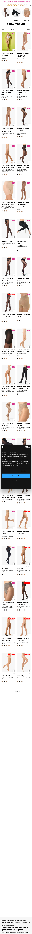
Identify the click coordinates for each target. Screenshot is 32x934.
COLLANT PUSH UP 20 (23, 314)
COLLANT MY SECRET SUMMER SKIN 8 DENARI (23, 55)
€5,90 (24, 57)
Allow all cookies (16, 475)
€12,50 (23, 533)
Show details (24, 471)
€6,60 (13, 497)
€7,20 (19, 316)
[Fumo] (19, 430)
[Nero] (4, 60)
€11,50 (13, 167)
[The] (22, 62)
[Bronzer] (6, 60)
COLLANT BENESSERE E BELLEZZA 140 (8, 166)
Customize (15, 480)
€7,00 (6, 569)
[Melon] (2, 60)
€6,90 (11, 242)
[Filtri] (28, 29)
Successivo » (18, 691)
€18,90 (23, 676)
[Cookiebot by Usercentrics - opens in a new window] (23, 447)
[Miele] (24, 538)
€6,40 (3, 94)
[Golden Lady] (16, 5)
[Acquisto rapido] (13, 49)
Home (2, 29)
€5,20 (6, 55)
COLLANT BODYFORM (23, 423)
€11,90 (18, 243)
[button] (26, 5)
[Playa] (6, 174)
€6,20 (20, 425)
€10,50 (28, 167)
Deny (16, 486)
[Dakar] (19, 62)
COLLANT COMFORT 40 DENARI (7, 241)
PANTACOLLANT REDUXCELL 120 (22, 241)
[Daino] (22, 136)
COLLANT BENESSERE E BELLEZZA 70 (23, 166)
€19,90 (8, 316)
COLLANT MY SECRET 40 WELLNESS (7, 496)
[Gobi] (17, 62)
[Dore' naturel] (4, 174)
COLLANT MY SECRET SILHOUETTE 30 (7, 91)
